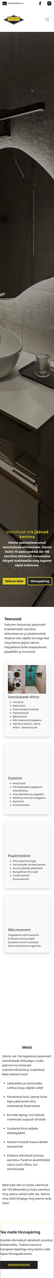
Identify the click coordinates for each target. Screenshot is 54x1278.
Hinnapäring (39, 581)
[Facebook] (40, 3)
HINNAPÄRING (19, 1265)
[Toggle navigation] (47, 19)
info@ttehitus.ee (16, 3)
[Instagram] (49, 3)
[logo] (13, 19)
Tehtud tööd (14, 581)
